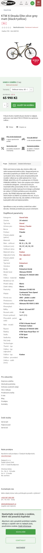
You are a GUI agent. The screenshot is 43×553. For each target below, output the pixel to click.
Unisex (22, 226)
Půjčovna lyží (5, 425)
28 (20, 259)
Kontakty (4, 404)
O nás (3, 395)
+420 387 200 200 (7, 498)
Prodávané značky (7, 393)
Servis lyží (4, 422)
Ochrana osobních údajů (10, 387)
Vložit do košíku (25, 105)
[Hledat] (21, 3)
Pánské (28, 226)
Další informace (24, 526)
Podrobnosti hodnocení (31, 27)
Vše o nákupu (6, 390)
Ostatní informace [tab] (24, 164)
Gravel (21, 223)
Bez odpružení (24, 255)
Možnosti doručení (12, 85)
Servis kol (4, 428)
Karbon (22, 252)
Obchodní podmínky (8, 384)
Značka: (5, 31)
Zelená (22, 229)
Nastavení (20, 547)
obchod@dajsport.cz (8, 504)
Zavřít (18, 125)
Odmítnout (21, 540)
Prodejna (4, 401)
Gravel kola (23, 217)
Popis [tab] (5, 164)
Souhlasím (20, 532)
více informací (6, 456)
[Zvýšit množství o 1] (7, 104)
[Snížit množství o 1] (7, 106)
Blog (2, 398)
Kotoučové (23, 263)
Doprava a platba (7, 381)
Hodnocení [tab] (12, 164)
